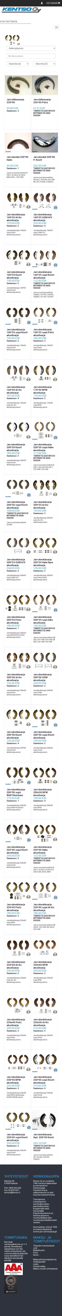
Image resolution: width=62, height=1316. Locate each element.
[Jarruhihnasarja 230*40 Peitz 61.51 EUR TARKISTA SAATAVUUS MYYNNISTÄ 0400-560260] (44, 85)
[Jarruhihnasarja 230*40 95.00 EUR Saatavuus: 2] (17, 85)
